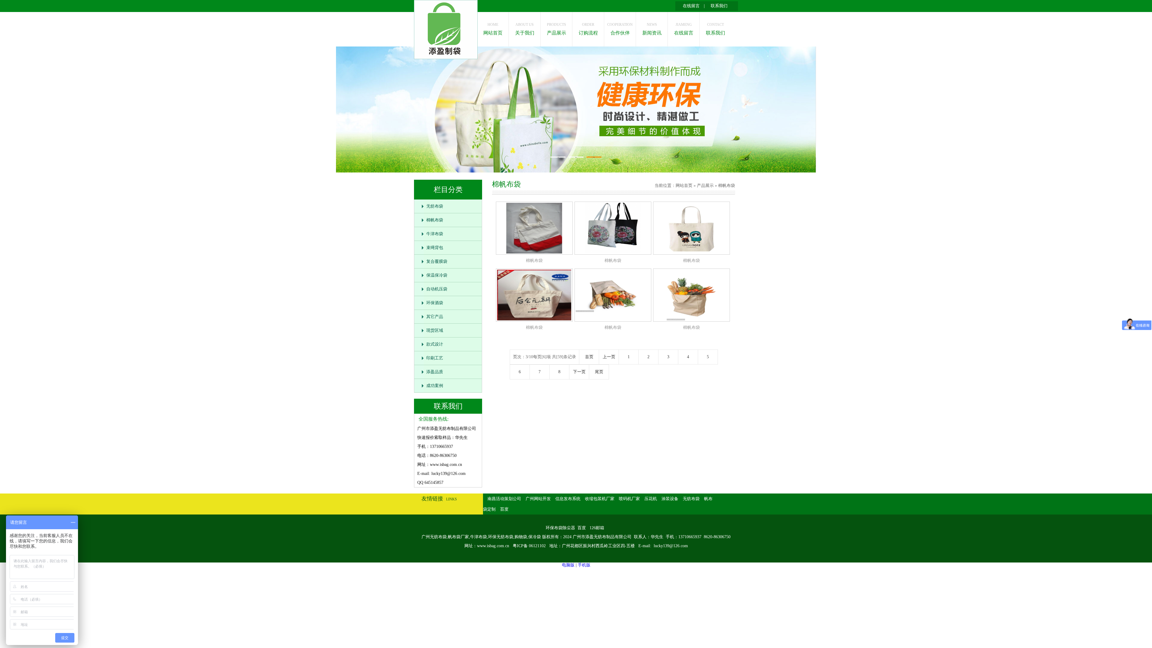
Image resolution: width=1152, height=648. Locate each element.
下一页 (579, 372)
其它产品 (434, 316)
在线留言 (691, 6)
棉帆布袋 (434, 220)
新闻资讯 (652, 28)
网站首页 (492, 28)
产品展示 (556, 28)
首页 (589, 357)
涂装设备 (670, 498)
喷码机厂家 (629, 498)
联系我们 (719, 6)
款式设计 (434, 344)
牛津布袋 (434, 234)
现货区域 (434, 330)
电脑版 (568, 565)
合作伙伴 (620, 28)
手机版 (584, 565)
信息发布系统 (567, 498)
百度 (504, 509)
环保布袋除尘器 (560, 528)
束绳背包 (434, 247)
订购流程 (588, 28)
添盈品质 (434, 372)
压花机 (650, 498)
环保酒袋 (434, 303)
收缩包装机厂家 (599, 498)
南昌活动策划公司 (504, 498)
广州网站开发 (538, 498)
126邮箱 (597, 528)
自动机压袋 (436, 289)
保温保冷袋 (436, 275)
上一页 (609, 357)
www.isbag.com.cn (493, 546)
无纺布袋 (434, 206)
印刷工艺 (434, 358)
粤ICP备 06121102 (530, 546)
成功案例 (434, 385)
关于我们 (524, 28)
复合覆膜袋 (436, 261)
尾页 (599, 372)
